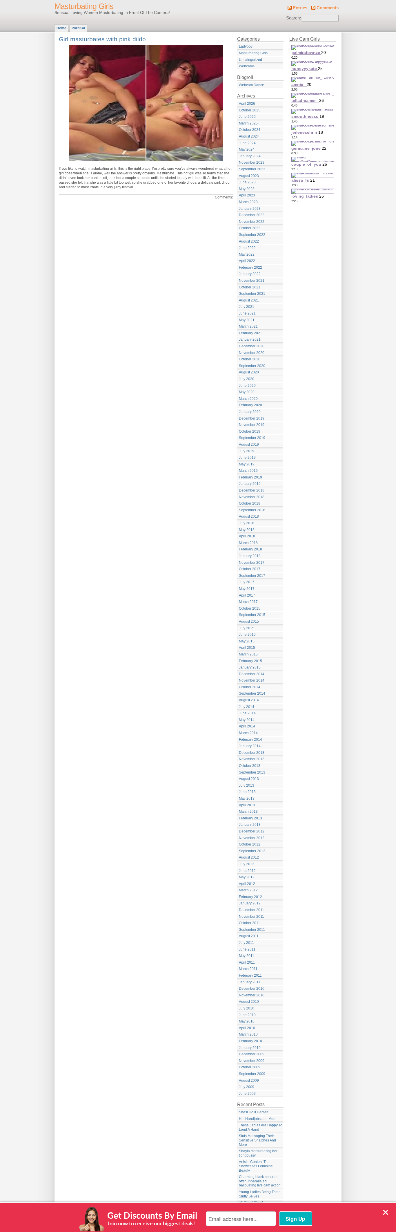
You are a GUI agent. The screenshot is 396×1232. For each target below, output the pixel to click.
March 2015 (248, 654)
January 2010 (250, 1048)
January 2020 (250, 412)
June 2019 (247, 458)
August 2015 (249, 621)
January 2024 (250, 156)
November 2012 (251, 838)
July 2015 (246, 628)
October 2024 (249, 130)
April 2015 (247, 648)
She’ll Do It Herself (253, 1112)
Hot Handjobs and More (258, 1119)
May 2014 (247, 720)
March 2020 (248, 399)
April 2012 (247, 884)
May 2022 (247, 254)
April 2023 (247, 195)
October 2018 (249, 503)
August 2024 (249, 136)
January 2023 (250, 209)
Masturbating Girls (84, 6)
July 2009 (246, 1087)
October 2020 (249, 359)
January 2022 (250, 274)
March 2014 (248, 733)
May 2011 (246, 956)
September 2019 (252, 438)
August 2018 (249, 516)
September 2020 (252, 366)
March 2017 (248, 602)
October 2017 (249, 569)
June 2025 (247, 117)
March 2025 (248, 123)
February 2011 (250, 975)
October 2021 (249, 287)
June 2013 (247, 792)
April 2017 (247, 595)
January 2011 (249, 982)
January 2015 (250, 667)
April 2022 (247, 261)
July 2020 (246, 379)
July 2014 (246, 707)
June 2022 (247, 248)
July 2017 (246, 582)
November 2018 (251, 497)
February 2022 (250, 267)
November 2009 (251, 1061)
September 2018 (252, 510)
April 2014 (247, 726)
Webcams (247, 66)
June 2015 (247, 635)
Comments (328, 8)
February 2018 (250, 549)
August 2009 (249, 1081)
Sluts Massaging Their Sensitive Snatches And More (257, 1140)
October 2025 (249, 110)
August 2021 (249, 300)
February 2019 (250, 477)
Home (61, 28)
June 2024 (247, 143)
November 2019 (251, 425)
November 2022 (251, 222)
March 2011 (248, 969)
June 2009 (247, 1094)
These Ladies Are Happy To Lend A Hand (260, 1127)
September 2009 (252, 1074)
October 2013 (249, 766)
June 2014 (247, 713)
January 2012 (250, 903)
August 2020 (249, 372)
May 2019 (247, 464)
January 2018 (250, 556)
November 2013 (251, 759)
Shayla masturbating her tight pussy (258, 1153)
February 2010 (250, 1041)
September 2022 (252, 235)
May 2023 (247, 189)
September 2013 (252, 772)
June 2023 (247, 182)
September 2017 (252, 576)
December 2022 (251, 215)
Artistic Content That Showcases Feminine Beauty (256, 1166)
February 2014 (250, 740)
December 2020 (251, 346)
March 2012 (248, 890)
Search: (293, 18)
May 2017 (247, 589)
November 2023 (251, 162)
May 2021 (247, 320)
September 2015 (252, 615)
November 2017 (251, 563)
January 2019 (250, 484)
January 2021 (250, 339)
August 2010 (249, 1002)
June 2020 (247, 386)
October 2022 (249, 228)
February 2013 (250, 818)
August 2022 (249, 241)
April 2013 (247, 805)
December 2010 (251, 989)
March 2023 (248, 202)
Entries (300, 8)
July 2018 (246, 523)
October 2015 (249, 608)
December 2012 (251, 831)
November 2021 (251, 281)
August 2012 (249, 857)
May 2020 (247, 392)
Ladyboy (246, 46)
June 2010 (247, 1015)
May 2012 (247, 877)
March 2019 (248, 471)
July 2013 (246, 785)
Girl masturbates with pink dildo (102, 39)
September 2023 (252, 169)
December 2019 (251, 418)
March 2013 (248, 812)
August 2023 (249, 176)
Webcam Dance (251, 85)
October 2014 (249, 687)
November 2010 (251, 995)
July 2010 (246, 1008)
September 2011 (252, 930)
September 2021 (252, 294)
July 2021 (246, 307)
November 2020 (251, 353)
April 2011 (247, 962)
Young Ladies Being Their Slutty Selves (259, 1194)
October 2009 (249, 1067)
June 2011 (247, 949)
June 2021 (247, 313)
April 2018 (247, 536)
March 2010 (248, 1034)
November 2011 (251, 917)
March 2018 (248, 543)
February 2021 (250, 333)
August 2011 (249, 936)
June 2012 (247, 871)
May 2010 (247, 1021)
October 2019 (249, 431)
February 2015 (250, 661)
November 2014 (251, 680)
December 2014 (251, 674)
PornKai (78, 28)
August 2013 (249, 779)
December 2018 (251, 490)
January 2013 (250, 825)
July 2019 (246, 451)
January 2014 (250, 746)
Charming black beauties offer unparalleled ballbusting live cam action (260, 1181)
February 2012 (250, 897)
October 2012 (249, 844)
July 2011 (246, 943)
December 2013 (251, 753)
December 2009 (251, 1054)
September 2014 (252, 693)
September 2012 (252, 851)
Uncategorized (250, 60)
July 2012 (246, 864)
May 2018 (247, 530)
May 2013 (247, 798)
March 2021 (248, 326)
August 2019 (249, 444)
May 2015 (247, 641)
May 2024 (247, 149)
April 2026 (247, 104)
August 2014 (249, 700)
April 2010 (247, 1028)
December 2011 (251, 910)
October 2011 (249, 923)
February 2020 (250, 405)
